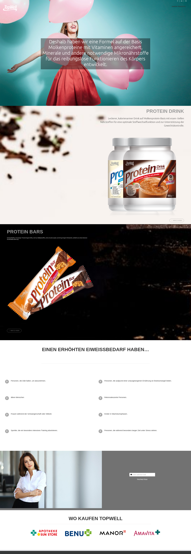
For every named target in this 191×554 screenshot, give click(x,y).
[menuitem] (177, 1)
